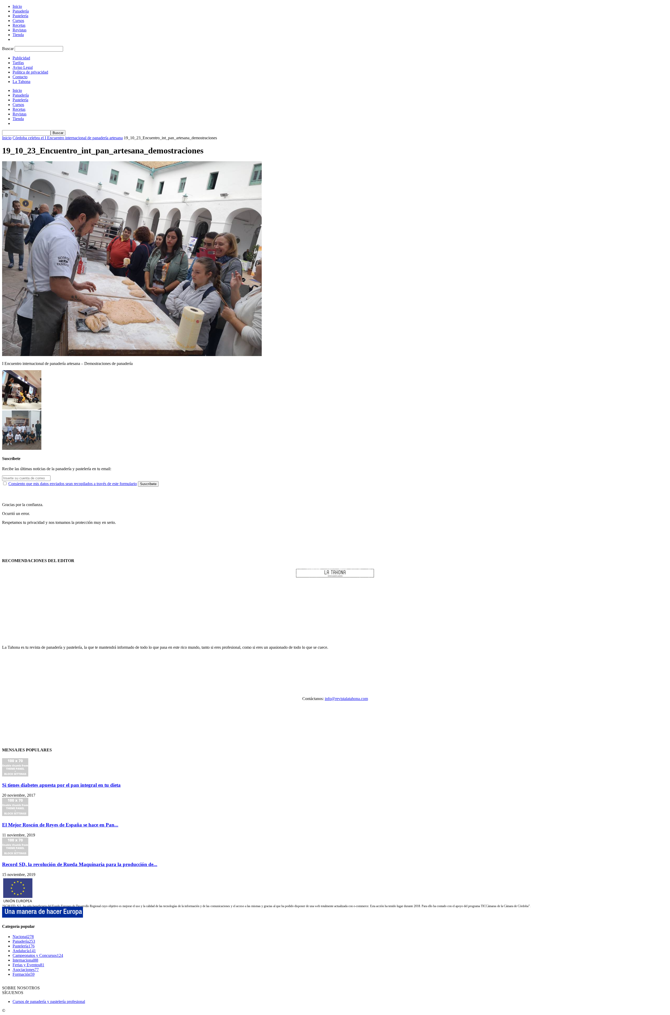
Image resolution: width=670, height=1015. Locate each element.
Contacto (20, 77)
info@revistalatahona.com (346, 698)
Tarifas (18, 62)
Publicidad (21, 58)
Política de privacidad (30, 72)
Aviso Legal (23, 67)
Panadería (21, 11)
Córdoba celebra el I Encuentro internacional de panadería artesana (68, 138)
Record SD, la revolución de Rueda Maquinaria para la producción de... (79, 864)
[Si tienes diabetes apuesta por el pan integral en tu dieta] (15, 775)
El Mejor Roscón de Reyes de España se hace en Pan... (60, 825)
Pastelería (20, 16)
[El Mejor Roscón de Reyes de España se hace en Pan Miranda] (15, 814)
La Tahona (21, 81)
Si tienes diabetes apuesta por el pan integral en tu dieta (61, 785)
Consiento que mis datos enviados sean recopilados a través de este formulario (72, 483)
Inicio (17, 6)
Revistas (19, 30)
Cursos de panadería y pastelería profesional (49, 1001)
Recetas (19, 25)
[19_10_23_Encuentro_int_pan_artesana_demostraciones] (132, 354)
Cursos (18, 20)
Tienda (18, 34)
